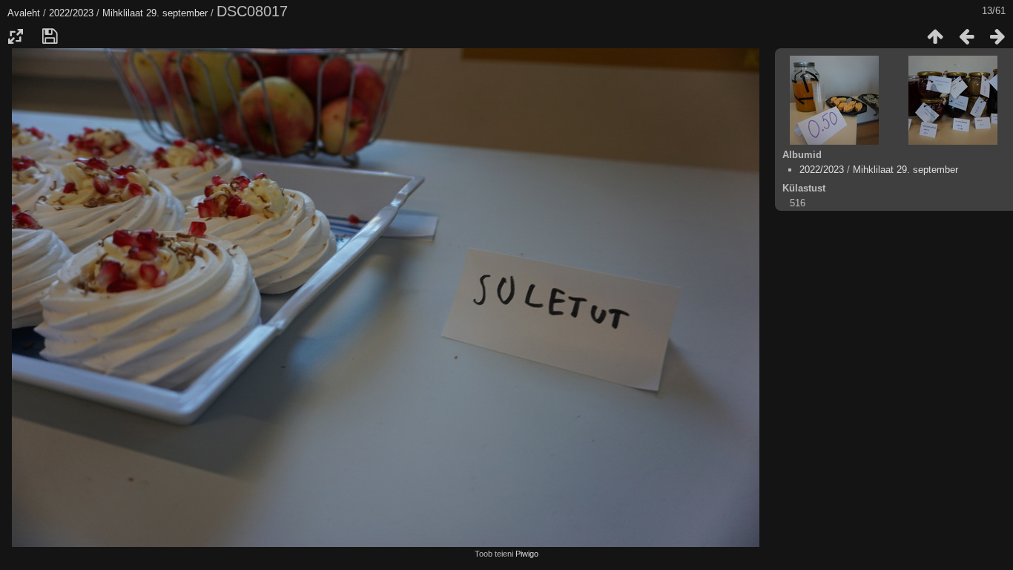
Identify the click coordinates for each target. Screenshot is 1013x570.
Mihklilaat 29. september (156, 13)
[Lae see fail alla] (49, 36)
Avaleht (23, 13)
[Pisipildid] (935, 36)
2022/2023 (71, 13)
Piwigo (526, 553)
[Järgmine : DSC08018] (997, 36)
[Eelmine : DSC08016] (966, 36)
